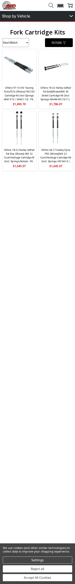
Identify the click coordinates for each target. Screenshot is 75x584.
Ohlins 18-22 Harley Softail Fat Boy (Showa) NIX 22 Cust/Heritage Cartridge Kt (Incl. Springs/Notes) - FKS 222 (19, 156)
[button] (60, 6)
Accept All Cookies (37, 577)
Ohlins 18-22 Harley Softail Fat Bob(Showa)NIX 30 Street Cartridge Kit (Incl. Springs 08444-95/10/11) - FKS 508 (55, 93)
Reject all (37, 569)
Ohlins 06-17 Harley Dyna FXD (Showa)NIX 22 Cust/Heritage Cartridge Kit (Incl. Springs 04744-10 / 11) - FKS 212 (55, 156)
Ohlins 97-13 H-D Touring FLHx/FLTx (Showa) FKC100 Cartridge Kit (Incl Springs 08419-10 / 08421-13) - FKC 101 (19, 93)
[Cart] (70, 5)
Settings (37, 560)
